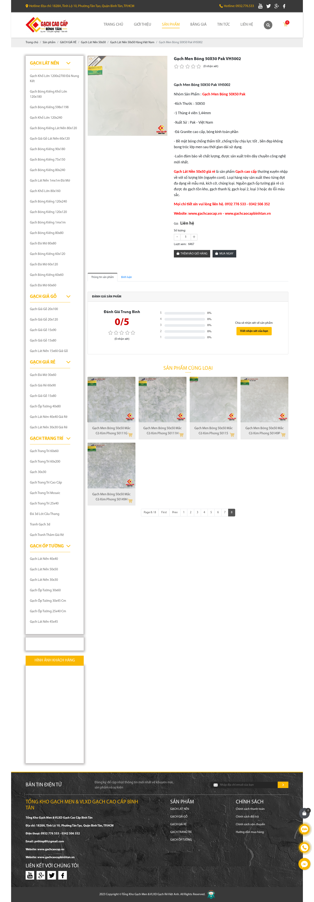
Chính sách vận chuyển (250, 824)
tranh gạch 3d (40, 524)
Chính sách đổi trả (247, 816)
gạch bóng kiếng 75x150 (47, 159)
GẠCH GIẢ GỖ (43, 296)
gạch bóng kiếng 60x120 (47, 254)
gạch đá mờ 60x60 (43, 285)
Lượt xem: (180, 244)
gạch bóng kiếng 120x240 (48, 201)
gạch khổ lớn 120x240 (46, 118)
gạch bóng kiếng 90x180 (47, 149)
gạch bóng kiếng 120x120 (48, 212)
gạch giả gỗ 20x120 (44, 319)
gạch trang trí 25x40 (44, 503)
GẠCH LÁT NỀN (44, 63)
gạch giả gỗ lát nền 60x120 (50, 138)
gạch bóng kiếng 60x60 (46, 275)
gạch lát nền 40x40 (44, 559)
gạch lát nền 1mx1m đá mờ (50, 180)
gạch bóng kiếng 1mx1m (48, 222)
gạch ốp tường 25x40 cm (48, 611)
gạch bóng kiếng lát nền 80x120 (53, 128)
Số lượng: (180, 230)
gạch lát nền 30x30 (44, 580)
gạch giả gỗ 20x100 (44, 309)
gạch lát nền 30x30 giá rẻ (48, 427)
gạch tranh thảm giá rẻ (47, 535)
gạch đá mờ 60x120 (44, 264)
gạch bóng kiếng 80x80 (46, 233)
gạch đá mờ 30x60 (43, 375)
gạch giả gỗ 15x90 (43, 330)
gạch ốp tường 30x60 (45, 590)
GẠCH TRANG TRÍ (46, 438)
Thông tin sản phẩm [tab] (102, 277)
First (164, 512)
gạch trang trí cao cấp (46, 482)
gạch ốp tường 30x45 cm (48, 601)
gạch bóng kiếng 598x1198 (49, 107)
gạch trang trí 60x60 (44, 451)
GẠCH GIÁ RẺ (42, 362)
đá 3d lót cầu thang (44, 514)
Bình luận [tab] (126, 277)
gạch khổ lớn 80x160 (45, 191)
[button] (163, 59)
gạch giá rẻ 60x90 (43, 385)
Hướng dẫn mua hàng (250, 832)
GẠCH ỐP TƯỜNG (47, 546)
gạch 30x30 (38, 472)
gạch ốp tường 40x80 (45, 406)
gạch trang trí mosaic (45, 493)
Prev (175, 512)
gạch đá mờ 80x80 (43, 243)
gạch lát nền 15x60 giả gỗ (49, 351)
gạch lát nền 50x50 (44, 569)
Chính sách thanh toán (250, 809)
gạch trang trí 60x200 (45, 461)
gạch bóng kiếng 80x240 (47, 170)
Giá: (176, 223)
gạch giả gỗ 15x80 (43, 340)
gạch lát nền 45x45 (44, 622)
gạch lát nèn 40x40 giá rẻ (48, 417)
